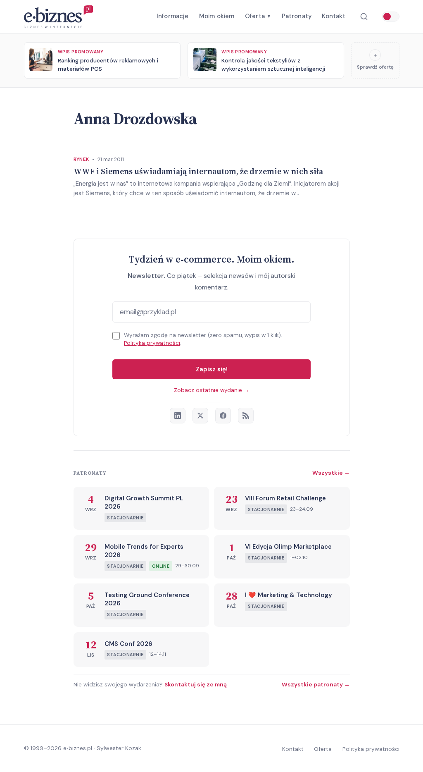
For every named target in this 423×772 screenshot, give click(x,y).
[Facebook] (223, 415)
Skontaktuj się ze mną (195, 684)
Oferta (258, 16)
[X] (200, 415)
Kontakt (333, 16)
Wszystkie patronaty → (316, 684)
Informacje (173, 16)
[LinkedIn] (177, 415)
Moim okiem (217, 16)
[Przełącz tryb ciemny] (390, 17)
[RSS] (246, 415)
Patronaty (296, 16)
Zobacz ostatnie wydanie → (212, 390)
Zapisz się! (212, 369)
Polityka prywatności (152, 343)
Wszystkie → (331, 472)
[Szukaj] (364, 17)
